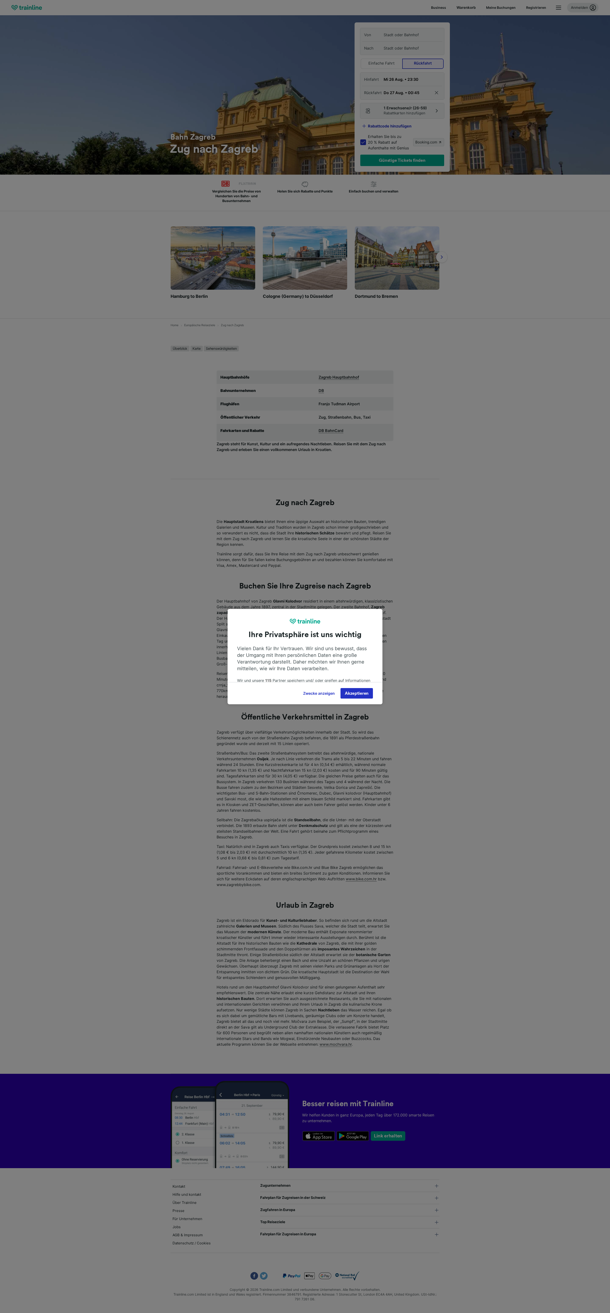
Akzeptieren (357, 693)
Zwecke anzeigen (319, 693)
